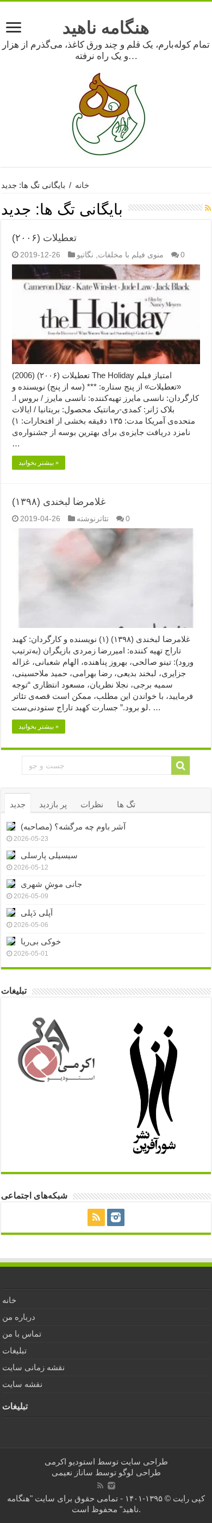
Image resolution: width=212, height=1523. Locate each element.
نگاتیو (85, 254)
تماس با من (21, 1333)
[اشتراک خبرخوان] (208, 208)
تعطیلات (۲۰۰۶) (44, 237)
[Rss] (96, 1217)
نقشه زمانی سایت (33, 1367)
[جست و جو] (180, 765)
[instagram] (115, 1217)
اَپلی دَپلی (37, 912)
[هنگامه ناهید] (106, 113)
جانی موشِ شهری (51, 884)
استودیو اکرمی (70, 1461)
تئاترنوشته (93, 518)
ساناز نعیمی (72, 1472)
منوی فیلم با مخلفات (131, 254)
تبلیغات (14, 1350)
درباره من (18, 1316)
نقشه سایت (22, 1384)
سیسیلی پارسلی (49, 855)
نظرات (91, 804)
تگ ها (126, 804)
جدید (18, 804)
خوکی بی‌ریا (41, 941)
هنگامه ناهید (106, 27)
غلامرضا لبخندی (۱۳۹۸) (58, 501)
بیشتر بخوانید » (38, 462)
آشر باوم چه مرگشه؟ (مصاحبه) (73, 826)
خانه (82, 185)
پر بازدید (53, 804)
